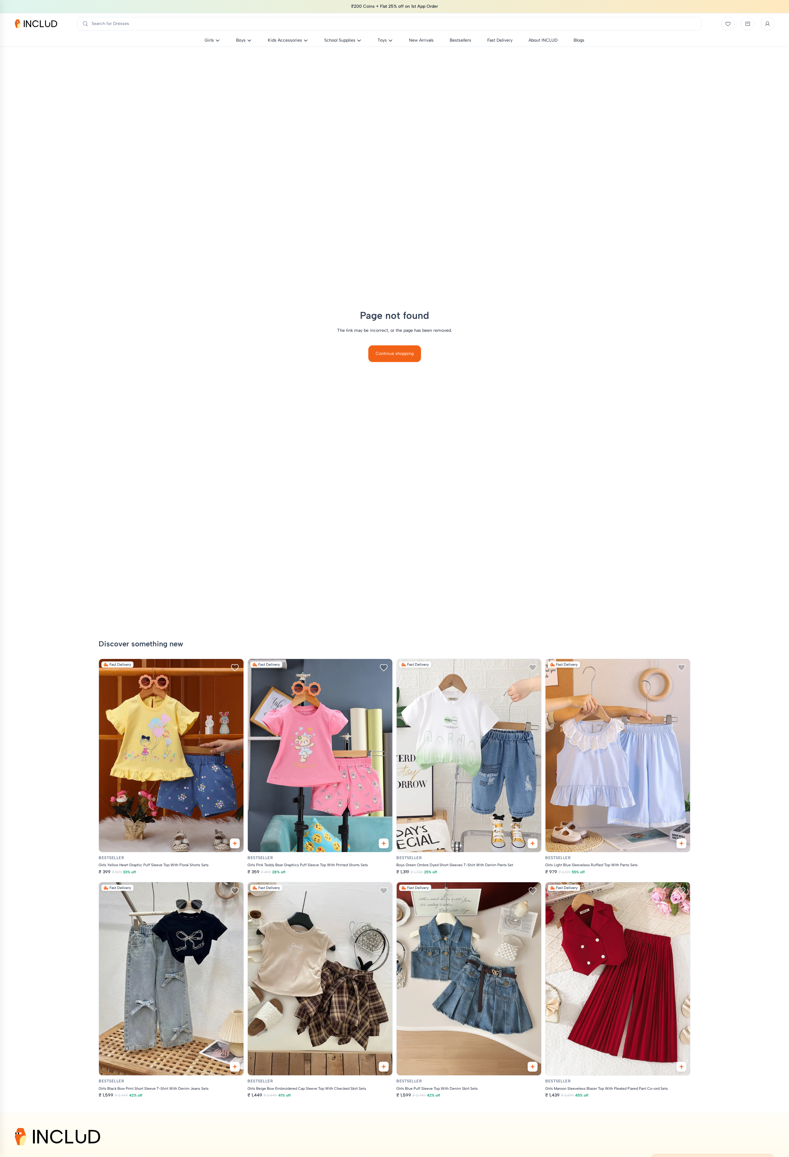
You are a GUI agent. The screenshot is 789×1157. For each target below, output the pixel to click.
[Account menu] (767, 24)
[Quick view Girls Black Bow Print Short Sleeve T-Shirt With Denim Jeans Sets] (235, 1067)
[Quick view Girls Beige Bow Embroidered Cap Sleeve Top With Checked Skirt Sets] (384, 1067)
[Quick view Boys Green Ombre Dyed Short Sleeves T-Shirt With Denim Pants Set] (533, 843)
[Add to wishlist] (235, 667)
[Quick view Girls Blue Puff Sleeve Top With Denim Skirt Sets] (533, 1067)
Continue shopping (395, 353)
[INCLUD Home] (36, 23)
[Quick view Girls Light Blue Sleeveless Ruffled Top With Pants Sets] (681, 843)
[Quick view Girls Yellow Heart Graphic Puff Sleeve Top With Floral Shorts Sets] (235, 843)
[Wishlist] (728, 24)
